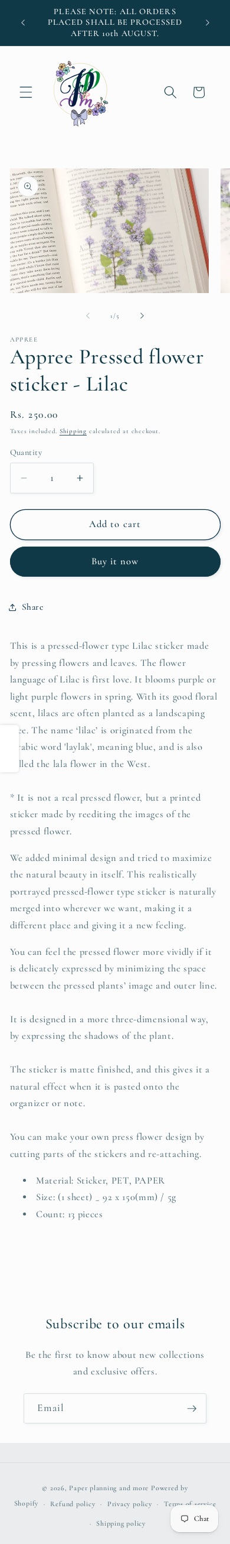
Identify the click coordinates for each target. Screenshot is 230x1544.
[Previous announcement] (23, 23)
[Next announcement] (208, 23)
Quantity (26, 452)
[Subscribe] (192, 1408)
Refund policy (72, 1504)
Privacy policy (129, 1504)
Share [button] (33, 607)
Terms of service (190, 1504)
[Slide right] (142, 316)
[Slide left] (88, 316)
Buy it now (115, 561)
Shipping (73, 431)
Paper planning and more (109, 1488)
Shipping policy (121, 1523)
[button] (26, 92)
